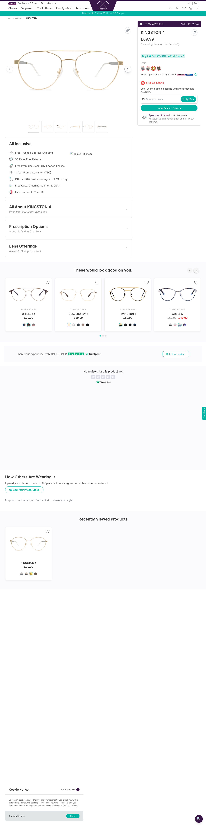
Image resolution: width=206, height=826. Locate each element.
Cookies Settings (17, 815)
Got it (73, 815)
